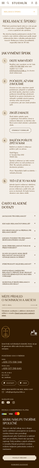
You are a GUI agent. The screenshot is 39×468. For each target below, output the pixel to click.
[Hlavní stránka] (19, 3)
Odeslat (34, 305)
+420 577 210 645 (12, 368)
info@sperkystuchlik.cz (18, 71)
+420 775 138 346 (17, 66)
